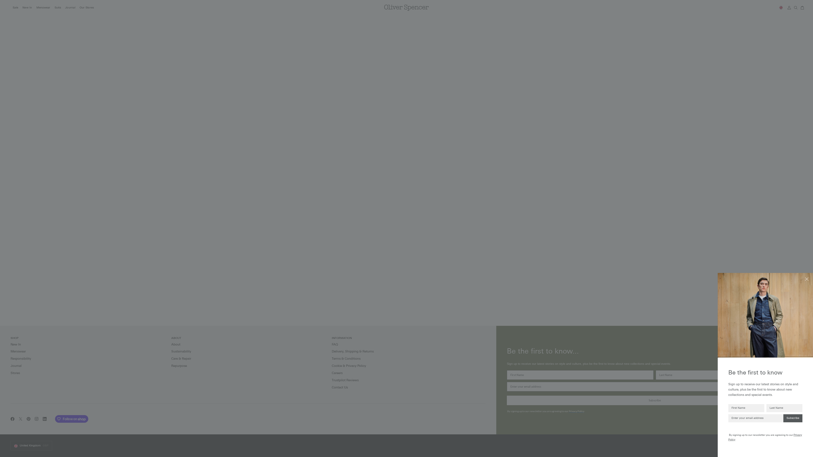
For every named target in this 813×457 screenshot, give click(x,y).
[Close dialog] (807, 278)
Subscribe (793, 418)
